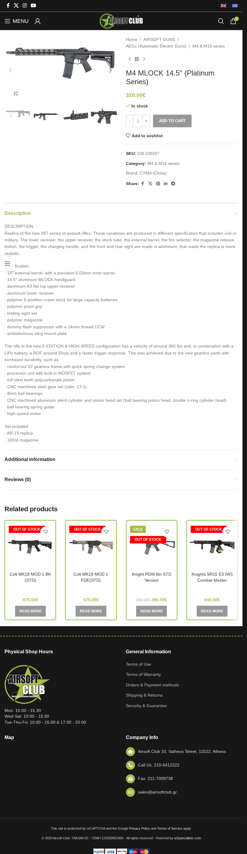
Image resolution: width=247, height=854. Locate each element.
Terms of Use (138, 664)
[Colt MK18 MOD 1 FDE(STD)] (90, 546)
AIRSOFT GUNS (159, 39)
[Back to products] (136, 59)
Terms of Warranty (143, 674)
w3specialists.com (187, 838)
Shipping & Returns (144, 695)
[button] (11, 70)
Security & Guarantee (146, 705)
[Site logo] (121, 20)
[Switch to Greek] (233, 5)
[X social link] (16, 5)
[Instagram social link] (24, 5)
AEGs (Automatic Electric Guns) (156, 46)
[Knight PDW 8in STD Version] (151, 546)
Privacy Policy (139, 828)
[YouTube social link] (33, 5)
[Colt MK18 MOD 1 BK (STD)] (30, 546)
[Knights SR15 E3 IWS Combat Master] (212, 546)
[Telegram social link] (173, 184)
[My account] (38, 21)
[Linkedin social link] (165, 184)
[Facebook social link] (8, 5)
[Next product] (144, 59)
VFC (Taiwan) (30, 588)
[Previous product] (129, 59)
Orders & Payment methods (152, 684)
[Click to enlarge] (16, 93)
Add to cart (172, 121)
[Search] (221, 21)
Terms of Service (169, 828)
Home (131, 39)
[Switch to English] (223, 5)
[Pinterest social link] (158, 184)
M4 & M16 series (208, 46)
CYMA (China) (153, 173)
